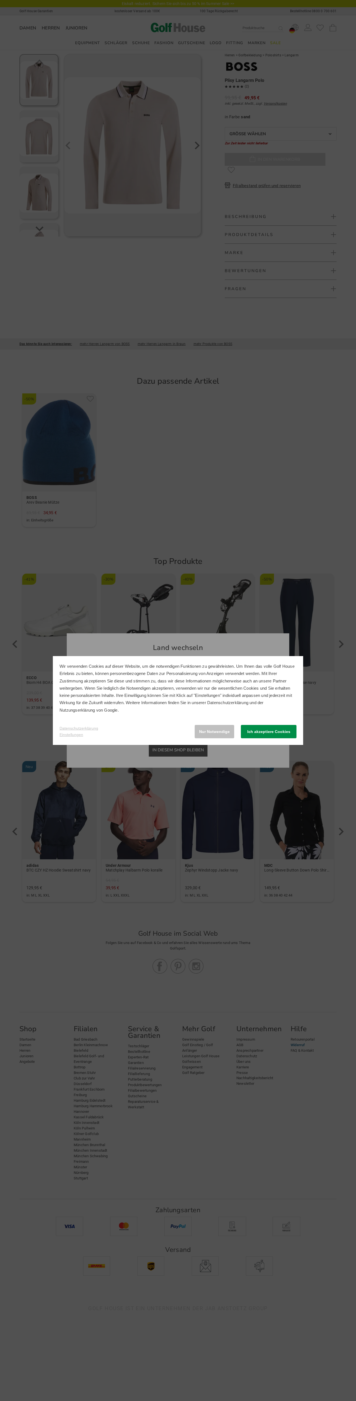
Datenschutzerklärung (227, 702)
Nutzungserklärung (77, 710)
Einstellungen (71, 734)
